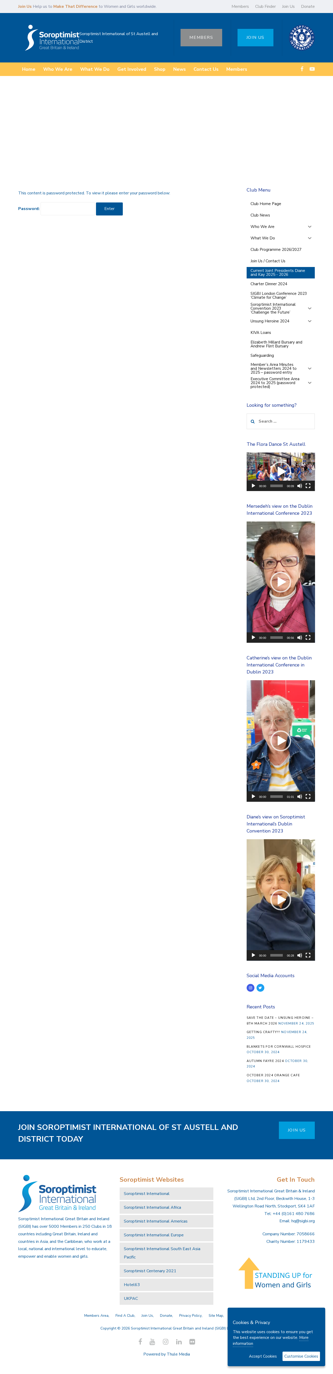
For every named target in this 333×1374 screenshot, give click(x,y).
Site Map (216, 1315)
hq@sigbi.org (303, 1221)
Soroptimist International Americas (156, 1221)
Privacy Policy (190, 1315)
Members (240, 6)
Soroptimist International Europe (154, 1235)
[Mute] (299, 485)
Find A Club (125, 1315)
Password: (29, 209)
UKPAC (131, 1298)
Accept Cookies (263, 1356)
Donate (308, 6)
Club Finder (265, 6)
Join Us (288, 6)
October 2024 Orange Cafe (273, 1075)
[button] (280, 471)
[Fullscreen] (308, 485)
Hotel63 (132, 1285)
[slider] (276, 486)
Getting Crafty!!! (263, 1032)
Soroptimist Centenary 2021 (150, 1271)
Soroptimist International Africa (152, 1207)
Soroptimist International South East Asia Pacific (162, 1253)
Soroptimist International (147, 1194)
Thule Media (178, 1354)
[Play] (253, 485)
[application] (281, 472)
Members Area (96, 1315)
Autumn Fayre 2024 (265, 1061)
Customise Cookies (301, 1356)
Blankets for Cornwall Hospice (279, 1047)
